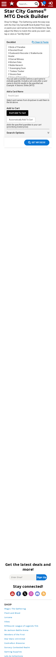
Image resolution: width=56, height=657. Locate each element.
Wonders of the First (14, 634)
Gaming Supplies (13, 652)
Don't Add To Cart (17, 113)
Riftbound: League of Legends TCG (21, 626)
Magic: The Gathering (15, 609)
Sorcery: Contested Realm (17, 647)
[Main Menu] (4, 4)
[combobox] (8, 95)
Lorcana (8, 617)
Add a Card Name (15, 91)
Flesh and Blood (12, 613)
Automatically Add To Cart (21, 120)
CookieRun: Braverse (14, 643)
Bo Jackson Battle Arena (16, 630)
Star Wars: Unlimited (14, 639)
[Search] (36, 4)
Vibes (7, 621)
